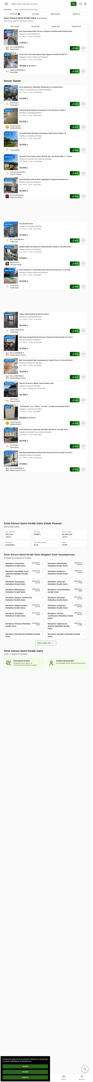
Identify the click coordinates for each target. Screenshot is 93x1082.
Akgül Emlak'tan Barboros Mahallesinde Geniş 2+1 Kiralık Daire (45, 247)
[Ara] (74, 4)
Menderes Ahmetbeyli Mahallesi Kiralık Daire (22, 635)
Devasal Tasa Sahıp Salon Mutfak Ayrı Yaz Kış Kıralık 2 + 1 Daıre (45, 156)
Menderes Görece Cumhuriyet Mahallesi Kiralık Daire (60, 615)
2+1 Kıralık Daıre (26, 224)
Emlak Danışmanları (65, 661)
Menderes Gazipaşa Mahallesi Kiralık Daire (58, 606)
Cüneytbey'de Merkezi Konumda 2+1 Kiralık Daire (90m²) (42, 110)
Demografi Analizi (22, 661)
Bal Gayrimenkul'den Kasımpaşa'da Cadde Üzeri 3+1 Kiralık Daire (46, 360)
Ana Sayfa (7, 9)
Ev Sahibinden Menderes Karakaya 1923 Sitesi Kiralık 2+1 (42, 133)
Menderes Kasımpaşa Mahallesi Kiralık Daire (15, 583)
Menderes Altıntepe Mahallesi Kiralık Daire (58, 598)
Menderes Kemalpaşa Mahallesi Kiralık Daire (58, 564)
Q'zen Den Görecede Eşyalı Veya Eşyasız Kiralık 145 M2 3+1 (43, 54)
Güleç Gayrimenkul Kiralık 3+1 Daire (34, 314)
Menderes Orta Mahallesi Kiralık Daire (59, 591)
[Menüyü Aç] (6, 3)
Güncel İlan (35, 26)
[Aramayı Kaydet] (80, 3)
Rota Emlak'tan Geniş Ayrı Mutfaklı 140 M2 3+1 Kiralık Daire (43, 429)
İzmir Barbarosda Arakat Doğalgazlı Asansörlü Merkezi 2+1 (43, 179)
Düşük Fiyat (56, 26)
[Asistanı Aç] (84, 1069)
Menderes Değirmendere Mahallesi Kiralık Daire (16, 606)
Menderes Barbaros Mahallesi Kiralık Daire (58, 572)
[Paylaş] (85, 3)
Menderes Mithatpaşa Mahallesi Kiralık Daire (15, 591)
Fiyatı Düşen (15, 26)
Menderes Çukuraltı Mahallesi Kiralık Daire (58, 583)
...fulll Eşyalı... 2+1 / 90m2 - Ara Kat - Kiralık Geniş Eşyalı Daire (44, 406)
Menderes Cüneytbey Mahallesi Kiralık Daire (15, 564)
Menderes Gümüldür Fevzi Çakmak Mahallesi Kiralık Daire (16, 573)
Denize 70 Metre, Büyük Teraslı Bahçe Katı (36, 383)
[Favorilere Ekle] (83, 48)
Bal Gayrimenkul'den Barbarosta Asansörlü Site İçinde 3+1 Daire (46, 337)
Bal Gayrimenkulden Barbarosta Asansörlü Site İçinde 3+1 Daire (45, 452)
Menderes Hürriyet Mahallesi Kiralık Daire (18, 625)
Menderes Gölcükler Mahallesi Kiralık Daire (15, 614)
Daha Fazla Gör (44, 643)
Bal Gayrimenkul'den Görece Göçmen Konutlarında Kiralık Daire (45, 31)
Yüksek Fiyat (76, 26)
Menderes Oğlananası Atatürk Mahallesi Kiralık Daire (59, 626)
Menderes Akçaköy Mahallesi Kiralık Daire (64, 635)
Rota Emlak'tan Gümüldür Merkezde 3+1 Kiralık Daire (41, 87)
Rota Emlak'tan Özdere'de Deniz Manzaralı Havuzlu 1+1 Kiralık (44, 270)
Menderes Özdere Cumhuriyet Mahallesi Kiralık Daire (18, 598)
